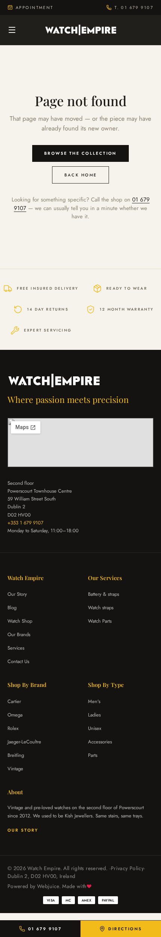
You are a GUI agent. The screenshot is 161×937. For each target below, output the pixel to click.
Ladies (94, 714)
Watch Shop (19, 621)
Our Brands (18, 634)
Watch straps (100, 607)
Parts (92, 755)
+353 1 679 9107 (25, 522)
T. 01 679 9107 (134, 7)
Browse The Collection (80, 153)
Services (15, 647)
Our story (23, 830)
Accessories (100, 741)
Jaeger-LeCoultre (24, 741)
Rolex (12, 728)
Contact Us (18, 661)
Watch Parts (100, 621)
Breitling (15, 755)
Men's (94, 701)
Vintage (15, 768)
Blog (11, 607)
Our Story (17, 594)
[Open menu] (11, 29)
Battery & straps (103, 594)
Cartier (14, 701)
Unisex (94, 728)
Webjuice (48, 886)
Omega (14, 714)
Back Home (80, 175)
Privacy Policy (127, 868)
